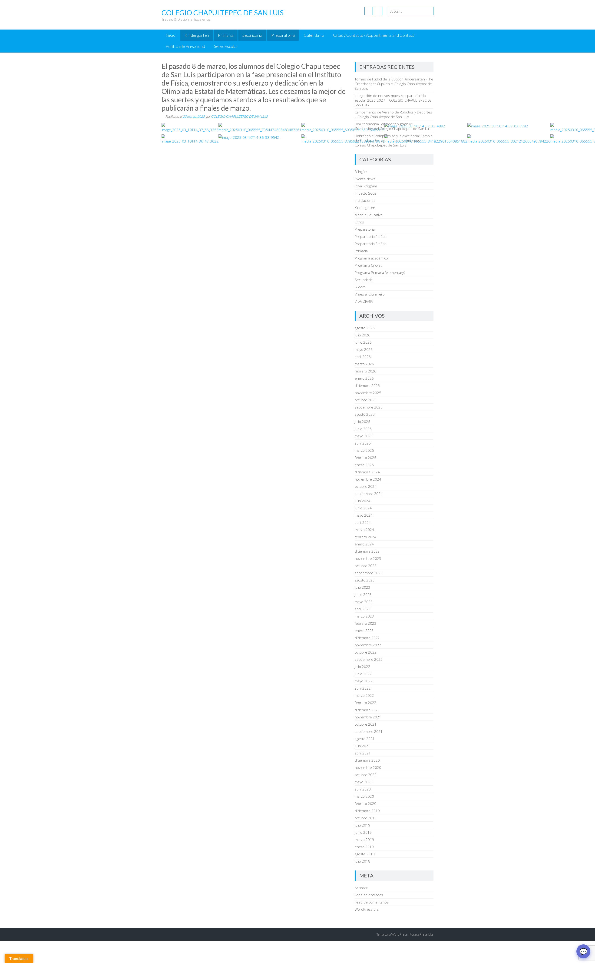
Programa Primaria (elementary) (380, 272)
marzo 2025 (364, 450)
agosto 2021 (365, 738)
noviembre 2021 (368, 717)
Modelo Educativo (369, 215)
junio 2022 (363, 673)
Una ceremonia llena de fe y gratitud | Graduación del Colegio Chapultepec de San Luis (393, 126)
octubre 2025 (366, 400)
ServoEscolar (226, 46)
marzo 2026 (364, 364)
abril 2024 (363, 522)
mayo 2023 (364, 601)
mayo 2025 (364, 436)
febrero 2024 (365, 537)
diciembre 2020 (367, 760)
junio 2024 (363, 508)
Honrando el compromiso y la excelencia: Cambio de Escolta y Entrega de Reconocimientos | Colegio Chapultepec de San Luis (394, 140)
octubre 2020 (366, 774)
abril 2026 (363, 356)
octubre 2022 (366, 652)
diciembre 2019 (367, 810)
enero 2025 (364, 464)
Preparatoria (283, 35)
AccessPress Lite (421, 934)
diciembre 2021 (367, 709)
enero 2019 (364, 846)
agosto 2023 (365, 580)
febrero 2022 (365, 702)
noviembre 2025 (368, 392)
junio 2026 (363, 342)
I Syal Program (366, 186)
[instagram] (378, 11)
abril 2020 (363, 789)
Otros (359, 222)
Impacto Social (366, 193)
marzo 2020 (364, 796)
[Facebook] (368, 11)
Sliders (360, 287)
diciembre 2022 (367, 637)
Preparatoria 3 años (371, 243)
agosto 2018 (365, 854)
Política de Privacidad (185, 46)
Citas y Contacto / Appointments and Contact (373, 35)
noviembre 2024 (368, 479)
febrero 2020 (365, 803)
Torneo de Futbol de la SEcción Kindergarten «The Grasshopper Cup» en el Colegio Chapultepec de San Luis (394, 84)
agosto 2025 (365, 414)
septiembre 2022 (369, 659)
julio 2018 (362, 861)
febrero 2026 (365, 371)
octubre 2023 (366, 565)
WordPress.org (367, 909)
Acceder (361, 887)
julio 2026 (362, 335)
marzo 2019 (364, 839)
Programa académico (371, 258)
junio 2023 (363, 594)
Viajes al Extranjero (370, 294)
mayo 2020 (364, 782)
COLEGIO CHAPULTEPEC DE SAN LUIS (239, 116)
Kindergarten (197, 35)
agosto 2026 (365, 327)
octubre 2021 (366, 724)
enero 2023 (364, 630)
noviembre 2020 (368, 767)
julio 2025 (362, 421)
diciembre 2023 (367, 551)
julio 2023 (362, 587)
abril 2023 (363, 609)
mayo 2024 (364, 515)
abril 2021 (363, 753)
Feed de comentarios (372, 902)
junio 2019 (363, 832)
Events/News (365, 178)
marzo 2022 (364, 695)
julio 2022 (362, 666)
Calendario (314, 35)
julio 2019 (362, 825)
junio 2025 (363, 428)
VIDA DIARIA (364, 301)
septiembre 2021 (369, 731)
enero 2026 (364, 378)
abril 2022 (363, 688)
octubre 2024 (366, 486)
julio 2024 (362, 500)
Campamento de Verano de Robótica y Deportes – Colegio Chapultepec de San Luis (393, 114)
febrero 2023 (365, 623)
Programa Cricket (368, 265)
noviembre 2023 (368, 558)
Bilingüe (361, 171)
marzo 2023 (364, 616)
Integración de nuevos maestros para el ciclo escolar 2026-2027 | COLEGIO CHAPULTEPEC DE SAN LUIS (393, 100)
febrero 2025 (365, 457)
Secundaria (252, 35)
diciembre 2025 (367, 385)
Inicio (170, 35)
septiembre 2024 (369, 493)
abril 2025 (363, 443)
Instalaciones (365, 200)
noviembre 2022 (368, 645)
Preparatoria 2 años (371, 236)
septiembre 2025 (369, 407)
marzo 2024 (364, 529)
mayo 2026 (364, 349)
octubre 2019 (366, 818)
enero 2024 (364, 544)
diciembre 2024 (367, 472)
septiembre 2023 (369, 573)
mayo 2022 (364, 681)
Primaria (225, 35)
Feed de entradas (369, 895)
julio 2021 (362, 746)
